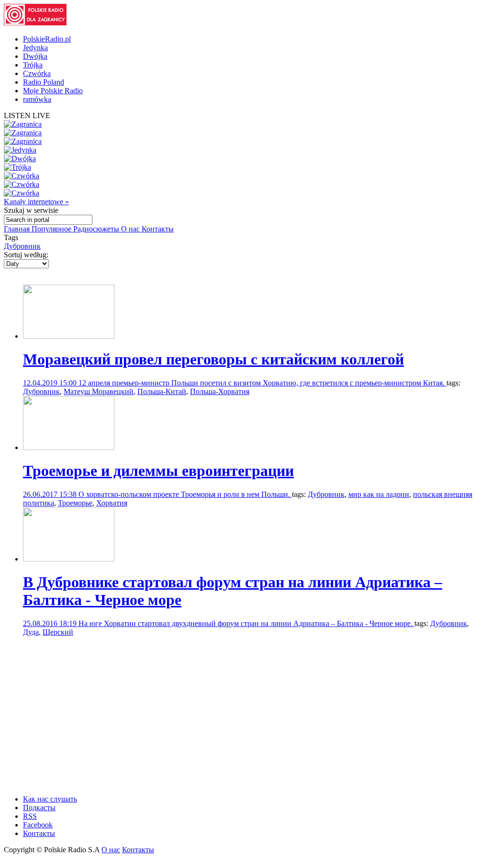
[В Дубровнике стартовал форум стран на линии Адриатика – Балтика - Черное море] (68, 559)
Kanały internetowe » (36, 202)
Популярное (52, 229)
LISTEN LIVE (27, 115)
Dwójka (35, 56)
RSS (30, 816)
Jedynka (35, 48)
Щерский (58, 632)
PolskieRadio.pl (47, 39)
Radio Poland (43, 82)
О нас (131, 229)
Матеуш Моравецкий (99, 391)
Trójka (33, 65)
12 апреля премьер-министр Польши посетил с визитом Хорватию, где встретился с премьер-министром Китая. (262, 383)
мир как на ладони (378, 494)
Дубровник (22, 246)
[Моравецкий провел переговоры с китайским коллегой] (68, 336)
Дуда (31, 632)
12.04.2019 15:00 (50, 383)
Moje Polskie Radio (53, 91)
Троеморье (75, 503)
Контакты (158, 229)
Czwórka (37, 73)
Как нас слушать (50, 799)
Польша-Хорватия (219, 391)
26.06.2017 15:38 (50, 494)
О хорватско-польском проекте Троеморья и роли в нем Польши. (185, 494)
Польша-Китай (161, 391)
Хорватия (111, 503)
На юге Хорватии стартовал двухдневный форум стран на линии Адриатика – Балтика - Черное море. (246, 623)
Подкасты (39, 807)
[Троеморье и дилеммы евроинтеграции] (68, 447)
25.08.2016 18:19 (50, 623)
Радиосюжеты (97, 229)
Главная (18, 229)
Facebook (38, 825)
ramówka (37, 99)
